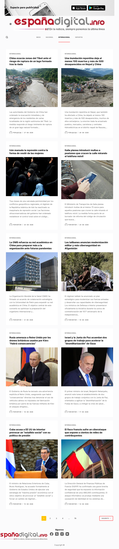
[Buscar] (7, 37)
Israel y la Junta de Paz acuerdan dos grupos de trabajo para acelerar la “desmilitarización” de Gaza (86, 340)
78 (75, 518)
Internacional (64, 37)
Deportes (79, 37)
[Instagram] (62, 534)
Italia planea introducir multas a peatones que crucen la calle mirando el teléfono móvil (86, 153)
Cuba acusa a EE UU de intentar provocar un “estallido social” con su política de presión (29, 432)
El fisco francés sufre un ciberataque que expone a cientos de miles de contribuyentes (85, 432)
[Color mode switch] (10, 24)
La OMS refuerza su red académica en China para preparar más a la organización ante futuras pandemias (30, 245)
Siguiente (105, 518)
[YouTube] (67, 534)
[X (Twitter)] (57, 534)
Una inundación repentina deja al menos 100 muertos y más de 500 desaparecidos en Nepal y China (84, 61)
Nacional (49, 37)
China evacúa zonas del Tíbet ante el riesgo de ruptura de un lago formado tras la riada (30, 61)
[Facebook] (51, 534)
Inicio (38, 37)
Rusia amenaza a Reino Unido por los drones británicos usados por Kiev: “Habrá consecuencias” (30, 340)
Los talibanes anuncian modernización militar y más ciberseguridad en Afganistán (86, 245)
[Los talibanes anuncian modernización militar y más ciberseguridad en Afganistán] (87, 271)
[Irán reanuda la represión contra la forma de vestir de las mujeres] (32, 176)
